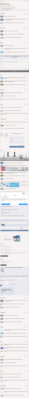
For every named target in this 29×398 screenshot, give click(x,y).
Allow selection (6, 204)
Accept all (23, 204)
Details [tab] (24, 195)
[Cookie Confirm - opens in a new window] (25, 193)
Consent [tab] (5, 195)
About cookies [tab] (14, 195)
